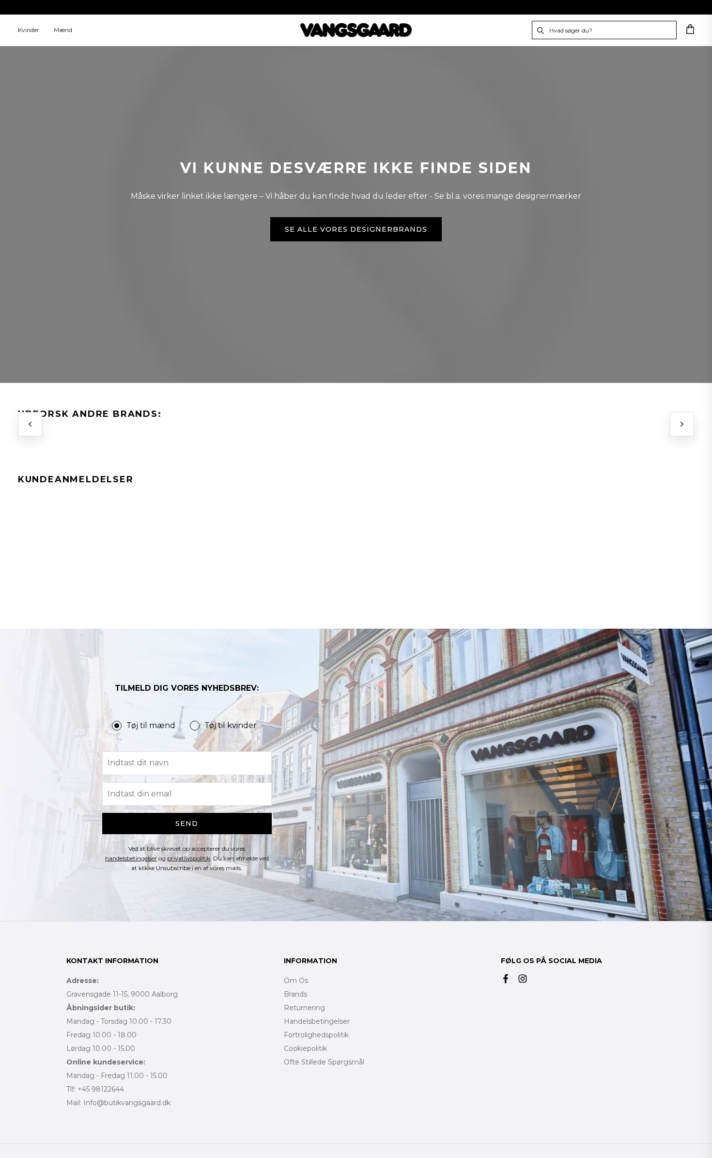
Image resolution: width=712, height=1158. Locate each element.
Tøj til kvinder (230, 725)
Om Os (296, 980)
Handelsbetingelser (317, 1021)
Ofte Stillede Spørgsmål (324, 1062)
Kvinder (28, 29)
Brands (295, 994)
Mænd (63, 29)
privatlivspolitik (188, 858)
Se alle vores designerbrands (356, 229)
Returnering (304, 1007)
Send (186, 823)
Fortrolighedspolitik (316, 1035)
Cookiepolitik (305, 1048)
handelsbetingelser (131, 858)
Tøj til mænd (150, 725)
